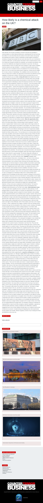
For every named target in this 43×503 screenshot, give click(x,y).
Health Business (6, 468)
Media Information (6, 456)
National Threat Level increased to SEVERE (10, 331)
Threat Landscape (6, 320)
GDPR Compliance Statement (8, 457)
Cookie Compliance (6, 455)
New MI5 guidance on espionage (9, 387)
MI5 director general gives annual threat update (11, 359)
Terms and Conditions (7, 460)
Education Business (6, 467)
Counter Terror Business (7, 472)
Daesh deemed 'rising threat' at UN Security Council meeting (13, 442)
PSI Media (4, 473)
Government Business (7, 469)
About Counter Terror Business (8, 454)
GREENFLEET (5, 470)
